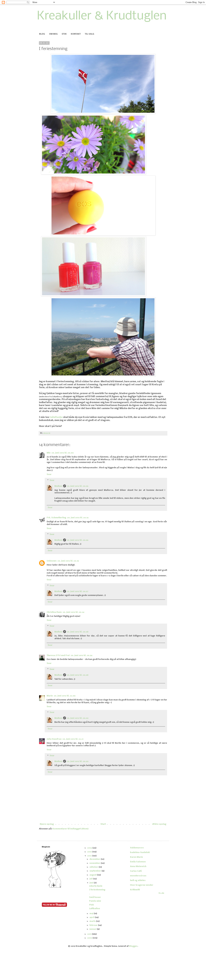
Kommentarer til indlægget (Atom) (70, 829)
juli (91, 879)
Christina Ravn (54, 612)
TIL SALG (89, 34)
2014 (89, 848)
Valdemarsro (137, 848)
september (95, 871)
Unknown (51, 561)
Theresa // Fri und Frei (58, 655)
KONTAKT (76, 34)
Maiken (58, 486)
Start (103, 824)
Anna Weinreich (138, 866)
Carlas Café (136, 871)
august (93, 875)
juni (91, 883)
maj (91, 914)
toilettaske (56, 417)
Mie (49, 453)
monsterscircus (138, 876)
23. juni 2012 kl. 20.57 (77, 591)
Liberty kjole (95, 886)
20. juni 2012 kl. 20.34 (81, 655)
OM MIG (53, 34)
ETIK (64, 34)
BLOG (42, 34)
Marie (50, 696)
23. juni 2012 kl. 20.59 (77, 718)
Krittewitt (135, 890)
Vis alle (161, 893)
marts (92, 921)
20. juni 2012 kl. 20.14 (78, 518)
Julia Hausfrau (54, 739)
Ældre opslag (159, 824)
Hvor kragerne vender (141, 885)
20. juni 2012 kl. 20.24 (73, 612)
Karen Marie (136, 857)
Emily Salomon (138, 862)
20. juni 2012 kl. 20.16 (68, 561)
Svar (49, 474)
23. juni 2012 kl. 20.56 (77, 486)
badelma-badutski (140, 852)
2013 (89, 852)
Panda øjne (95, 901)
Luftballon (94, 909)
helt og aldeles (137, 880)
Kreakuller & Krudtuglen (102, 16)
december (95, 859)
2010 (90, 938)
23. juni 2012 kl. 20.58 (77, 632)
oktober (94, 867)
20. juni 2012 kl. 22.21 (72, 739)
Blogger (133, 946)
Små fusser (95, 897)
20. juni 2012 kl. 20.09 (63, 453)
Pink (91, 905)
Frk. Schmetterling (56, 518)
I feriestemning (97, 890)
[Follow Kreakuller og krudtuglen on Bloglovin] (55, 887)
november (95, 863)
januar (93, 929)
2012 (89, 856)
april (92, 917)
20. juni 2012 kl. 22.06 (64, 696)
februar (93, 925)
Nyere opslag (47, 824)
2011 (89, 934)
